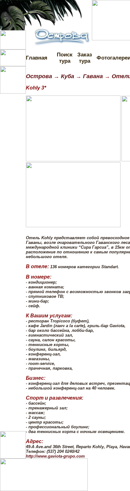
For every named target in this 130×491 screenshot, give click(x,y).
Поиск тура (65, 58)
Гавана (93, 76)
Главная (36, 58)
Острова (39, 76)
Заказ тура (84, 58)
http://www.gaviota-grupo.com (55, 456)
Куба (66, 76)
